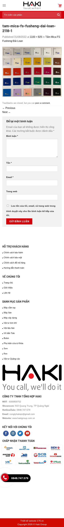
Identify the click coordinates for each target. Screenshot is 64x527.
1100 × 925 (36, 37)
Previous (8, 108)
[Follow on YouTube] (27, 433)
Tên (9, 163)
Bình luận (12, 136)
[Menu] (4, 5)
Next (6, 112)
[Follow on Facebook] (6, 433)
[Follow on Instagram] (13, 433)
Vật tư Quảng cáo (12, 359)
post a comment (42, 103)
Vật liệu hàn (9, 328)
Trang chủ (8, 283)
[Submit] (58, 14)
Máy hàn (7, 312)
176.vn (40, 521)
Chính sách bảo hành (13, 252)
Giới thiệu (8, 288)
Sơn (6, 348)
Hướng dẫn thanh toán (14, 268)
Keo (5, 353)
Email (9, 177)
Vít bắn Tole (9, 333)
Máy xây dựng (10, 318)
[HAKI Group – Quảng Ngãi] (32, 5)
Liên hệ (7, 293)
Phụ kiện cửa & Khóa (13, 343)
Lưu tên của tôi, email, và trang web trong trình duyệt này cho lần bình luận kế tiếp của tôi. (30, 210)
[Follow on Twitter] (20, 433)
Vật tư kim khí (10, 323)
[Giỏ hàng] (60, 5)
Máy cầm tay (10, 307)
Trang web (11, 191)
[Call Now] (6, 478)
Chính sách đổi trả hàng (14, 263)
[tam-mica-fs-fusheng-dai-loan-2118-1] (32, 71)
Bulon (6, 338)
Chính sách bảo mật (13, 257)
